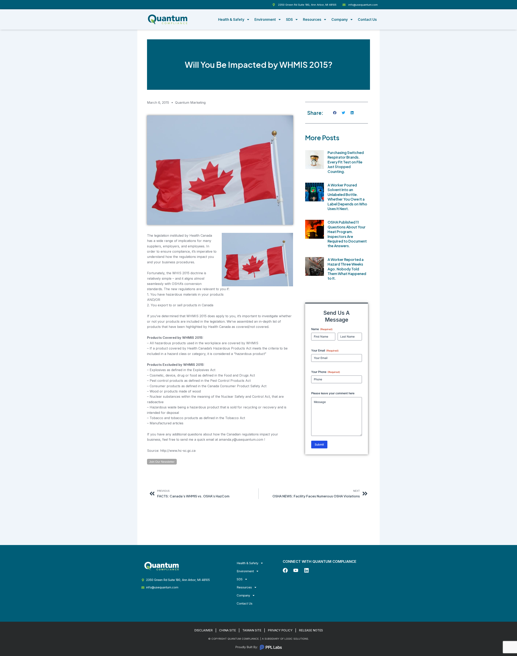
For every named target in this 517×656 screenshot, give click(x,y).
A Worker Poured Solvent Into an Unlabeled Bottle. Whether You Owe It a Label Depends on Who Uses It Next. (347, 197)
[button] (335, 112)
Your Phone (325, 372)
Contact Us (367, 20)
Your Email (325, 350)
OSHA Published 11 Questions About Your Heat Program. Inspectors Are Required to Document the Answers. (347, 234)
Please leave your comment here (332, 393)
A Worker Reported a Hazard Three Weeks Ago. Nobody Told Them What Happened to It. (347, 269)
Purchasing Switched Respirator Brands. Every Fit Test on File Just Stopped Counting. (346, 162)
